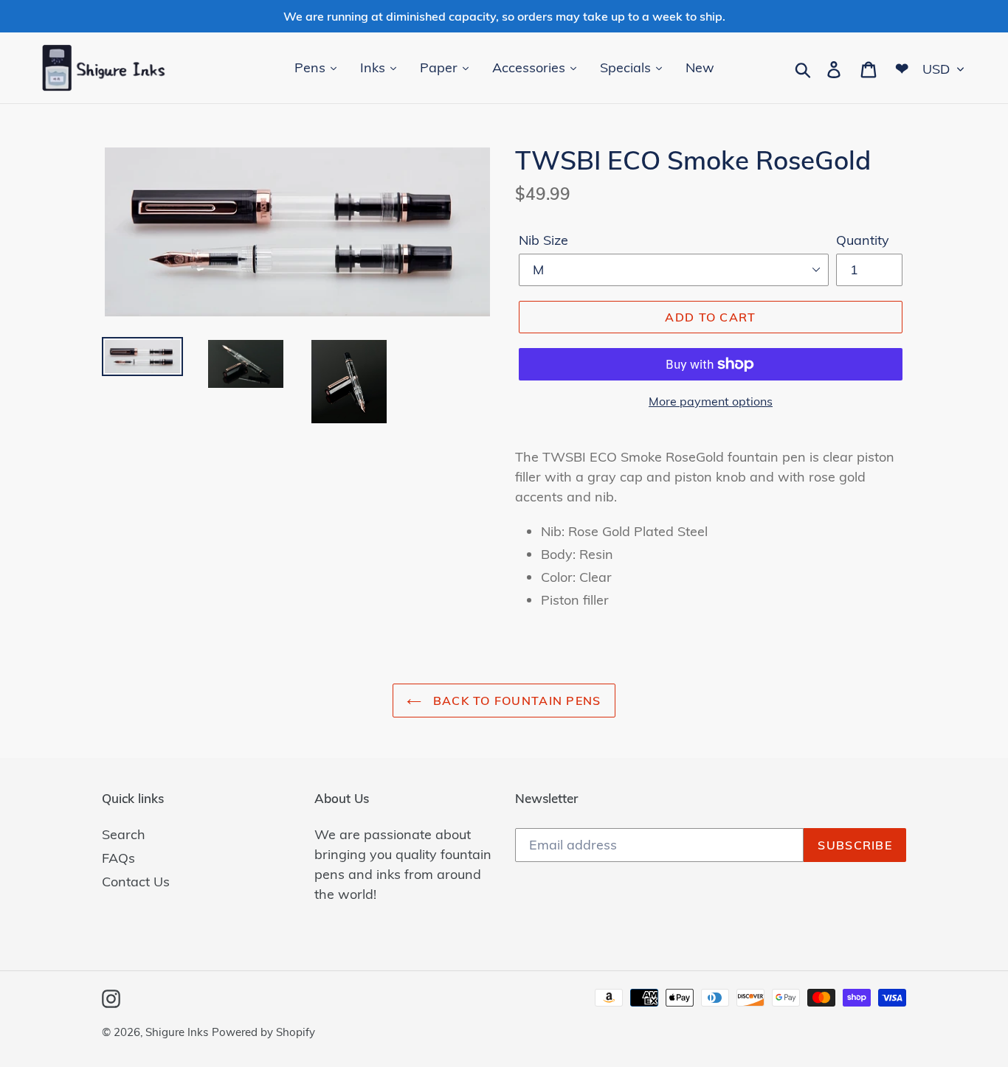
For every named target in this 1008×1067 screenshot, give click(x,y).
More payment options (711, 401)
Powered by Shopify (263, 1032)
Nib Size (543, 240)
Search (123, 834)
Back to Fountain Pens (515, 700)
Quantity (862, 240)
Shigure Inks (176, 1032)
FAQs (118, 857)
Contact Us (136, 881)
